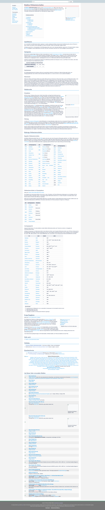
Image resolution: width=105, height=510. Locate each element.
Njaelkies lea (37, 495)
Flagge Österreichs (32, 377)
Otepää (59, 180)
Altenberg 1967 (32, 358)
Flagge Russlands (32, 449)
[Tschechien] (57, 160)
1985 (39, 150)
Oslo (43, 155)
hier (18, 504)
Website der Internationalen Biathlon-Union (40, 346)
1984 (39, 146)
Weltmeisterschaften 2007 (29, 110)
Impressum (48, 507)
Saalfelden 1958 (33, 357)
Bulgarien (37, 242)
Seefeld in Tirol (31, 155)
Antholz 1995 (50, 361)
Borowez (44, 169)
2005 (45, 111)
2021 (55, 172)
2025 (55, 178)
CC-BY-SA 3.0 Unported (58, 502)
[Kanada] (27, 209)
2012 (55, 158)
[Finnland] (27, 153)
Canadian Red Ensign (62, 470)
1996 (39, 173)
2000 (39, 179)
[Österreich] (27, 146)
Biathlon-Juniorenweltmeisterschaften (32, 339)
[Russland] (41, 183)
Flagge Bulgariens (33, 440)
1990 (39, 165)
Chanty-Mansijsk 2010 (55, 364)
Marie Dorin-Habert (36, 330)
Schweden (38, 256)
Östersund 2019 (59, 365)
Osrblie (43, 175)
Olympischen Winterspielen (34, 121)
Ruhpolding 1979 (43, 359)
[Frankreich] (41, 146)
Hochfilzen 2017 (53, 365)
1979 (26, 179)
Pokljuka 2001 (45, 362)
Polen (37, 303)
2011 (55, 156)
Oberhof (43, 185)
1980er (41, 106)
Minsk (30, 171)
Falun (43, 153)
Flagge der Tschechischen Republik (35, 455)
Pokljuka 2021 (70, 365)
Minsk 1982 (53, 359)
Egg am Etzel (44, 148)
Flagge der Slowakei (32, 443)
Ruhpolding (31, 179)
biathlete (33, 496)
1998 (48, 107)
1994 (26, 209)
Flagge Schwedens (32, 384)
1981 (26, 181)
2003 (39, 183)
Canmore (30, 209)
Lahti (29, 181)
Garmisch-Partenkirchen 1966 (71, 357)
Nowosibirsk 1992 (33, 361)
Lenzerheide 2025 (51, 366)
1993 (39, 169)
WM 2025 (75, 140)
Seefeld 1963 (57, 357)
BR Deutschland (39, 260)
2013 (55, 160)
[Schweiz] (41, 148)
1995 (39, 171)
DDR (37, 238)
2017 (55, 166)
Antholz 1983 (58, 359)
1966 (55, 102)
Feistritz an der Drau (46, 163)
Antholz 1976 (74, 358)
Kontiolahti (51, 165)
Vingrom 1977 (31, 359)
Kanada (37, 244)
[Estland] (57, 180)
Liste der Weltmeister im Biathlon (34, 317)
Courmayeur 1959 (40, 357)
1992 (26, 207)
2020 (55, 170)
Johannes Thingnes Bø (49, 319)
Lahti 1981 (49, 359)
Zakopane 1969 (39, 358)
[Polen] (27, 163)
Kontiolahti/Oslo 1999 (32, 362)
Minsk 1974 (64, 358)
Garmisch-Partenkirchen (33, 159)
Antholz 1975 (69, 358)
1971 (26, 167)
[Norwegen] (27, 157)
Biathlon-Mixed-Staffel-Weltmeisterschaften (36, 192)
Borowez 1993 (39, 361)
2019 (45, 115)
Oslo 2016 (47, 365)
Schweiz (37, 252)
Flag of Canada (31, 470)
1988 (39, 161)
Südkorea (37, 293)
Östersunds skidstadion (71, 17)
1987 (39, 158)
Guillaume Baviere (38, 481)
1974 (35, 105)
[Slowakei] (41, 175)
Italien (37, 240)
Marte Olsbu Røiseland (36, 327)
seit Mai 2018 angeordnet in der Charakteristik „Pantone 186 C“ (52, 378)
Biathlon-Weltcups (58, 10)
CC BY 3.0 (53, 495)
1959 (26, 148)
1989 (61, 106)
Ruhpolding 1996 (57, 361)
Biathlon (27, 7)
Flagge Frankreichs (32, 434)
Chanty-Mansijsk (48, 124)
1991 (39, 167)
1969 (26, 163)
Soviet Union (36, 404)
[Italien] (27, 148)
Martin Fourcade (39, 322)
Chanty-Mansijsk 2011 (64, 364)
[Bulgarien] (41, 169)
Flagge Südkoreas (32, 452)
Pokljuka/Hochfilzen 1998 (72, 361)
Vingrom (30, 175)
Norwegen (37, 254)
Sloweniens (35, 446)
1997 (39, 175)
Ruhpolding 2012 (71, 364)
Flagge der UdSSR (32, 431)
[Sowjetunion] (27, 183)
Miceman (36, 485)
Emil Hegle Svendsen (47, 322)
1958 (41, 138)
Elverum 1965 (63, 357)
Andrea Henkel (28, 330)
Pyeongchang (60, 154)
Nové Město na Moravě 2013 (34, 365)
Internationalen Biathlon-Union (48, 7)
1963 (26, 155)
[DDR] (27, 161)
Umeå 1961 (45, 357)
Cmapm (32, 403)
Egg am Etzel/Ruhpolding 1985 (72, 359)
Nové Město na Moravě (62, 160)
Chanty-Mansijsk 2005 (47, 368)
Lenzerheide (26, 141)
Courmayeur (31, 148)
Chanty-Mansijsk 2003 (57, 362)
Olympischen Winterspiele (48, 113)
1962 (26, 153)
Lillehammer (27, 272)
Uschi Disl (26, 328)
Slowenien (37, 291)
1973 (26, 169)
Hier (22, 504)
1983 (26, 185)
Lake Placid (31, 169)
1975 (26, 173)
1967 (26, 161)
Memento (45, 352)
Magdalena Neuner (40, 329)
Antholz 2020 (64, 365)
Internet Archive (58, 352)
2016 (55, 164)
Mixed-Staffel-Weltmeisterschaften (53, 367)
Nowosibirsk (31, 207)
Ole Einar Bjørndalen (45, 321)
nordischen (76, 122)
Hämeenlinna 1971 (51, 358)
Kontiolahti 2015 (42, 365)
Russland (37, 246)
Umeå (30, 151)
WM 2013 (72, 104)
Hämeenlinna (31, 153)
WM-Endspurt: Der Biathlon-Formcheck (35, 352)
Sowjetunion (38, 277)
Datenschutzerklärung (55, 507)
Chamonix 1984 (64, 359)
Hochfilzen (31, 177)
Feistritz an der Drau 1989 (56, 360)
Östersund (30, 165)
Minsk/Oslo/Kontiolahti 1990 (66, 360)
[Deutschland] (41, 173)
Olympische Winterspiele (28, 8)
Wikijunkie (36, 476)
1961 (26, 151)
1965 (40, 97)
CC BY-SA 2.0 (56, 481)
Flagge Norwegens (32, 390)
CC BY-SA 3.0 (36, 403)
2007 (55, 150)
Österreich (38, 258)
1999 (39, 177)
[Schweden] (27, 151)
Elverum (30, 157)
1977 (26, 175)
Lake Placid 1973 (59, 358)
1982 (26, 183)
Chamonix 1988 (48, 360)
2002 (26, 215)
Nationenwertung (34, 55)
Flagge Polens (31, 396)
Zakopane (30, 163)
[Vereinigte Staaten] (27, 169)
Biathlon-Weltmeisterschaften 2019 (70, 19)
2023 (55, 174)
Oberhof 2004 (63, 362)
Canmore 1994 (45, 361)
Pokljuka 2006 (75, 362)
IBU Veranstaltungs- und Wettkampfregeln (36, 353)
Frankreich (38, 248)
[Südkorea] (57, 154)
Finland (32, 387)
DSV (26, 48)
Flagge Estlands (31, 458)
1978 (26, 177)
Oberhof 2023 (75, 365)
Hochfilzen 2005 (69, 362)
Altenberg (30, 161)
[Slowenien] (41, 181)
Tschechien (38, 279)
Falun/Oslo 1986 (34, 360)
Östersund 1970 (45, 358)
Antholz (30, 173)
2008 (55, 152)
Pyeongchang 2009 (47, 364)
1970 (26, 165)
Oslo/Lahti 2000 (39, 362)
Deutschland (38, 283)
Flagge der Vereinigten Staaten (34, 400)
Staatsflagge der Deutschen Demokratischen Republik (40, 393)
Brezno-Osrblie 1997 (63, 361)
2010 (52, 112)
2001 (39, 181)
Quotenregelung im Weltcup (57, 54)
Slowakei (37, 287)
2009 (55, 154)
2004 (39, 185)
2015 (55, 162)
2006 (48, 111)
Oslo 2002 (50, 362)
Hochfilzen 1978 (37, 359)
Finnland (37, 262)
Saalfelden (30, 146)
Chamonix (44, 146)
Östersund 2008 (40, 364)
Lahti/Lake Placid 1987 (41, 360)
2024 (55, 176)
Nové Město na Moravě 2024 (42, 366)
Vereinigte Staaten (39, 268)
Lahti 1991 (74, 360)
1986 (39, 154)
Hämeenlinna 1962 (51, 357)
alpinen (27, 123)
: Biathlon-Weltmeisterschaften (34, 345)
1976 (26, 205)
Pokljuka (43, 181)
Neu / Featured (15, 9)
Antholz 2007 (35, 364)
